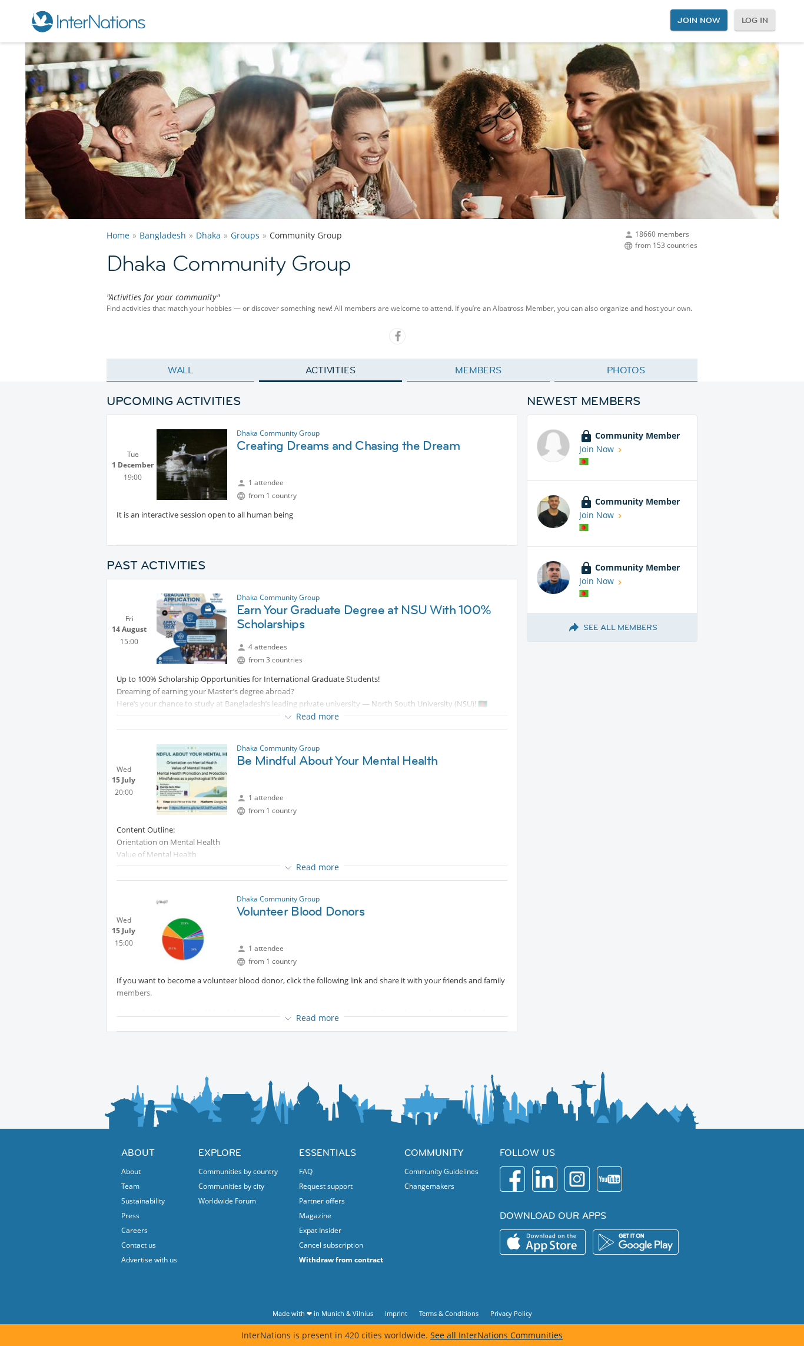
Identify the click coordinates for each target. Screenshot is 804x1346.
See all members (620, 627)
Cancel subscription (331, 1245)
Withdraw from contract (341, 1260)
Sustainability (143, 1201)
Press (130, 1216)
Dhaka (208, 235)
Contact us (138, 1245)
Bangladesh (162, 235)
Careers (134, 1230)
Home (118, 235)
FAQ (306, 1171)
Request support (326, 1186)
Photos (626, 370)
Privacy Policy (511, 1313)
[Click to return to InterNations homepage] (87, 21)
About (131, 1171)
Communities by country (238, 1171)
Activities (330, 370)
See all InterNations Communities (496, 1335)
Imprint (396, 1313)
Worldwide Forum (227, 1201)
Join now (698, 20)
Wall (181, 370)
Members (478, 370)
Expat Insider (320, 1230)
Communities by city (231, 1186)
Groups (245, 235)
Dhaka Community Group (278, 433)
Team (130, 1186)
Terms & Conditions (449, 1313)
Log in (755, 20)
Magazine (315, 1216)
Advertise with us (149, 1260)
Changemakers (429, 1186)
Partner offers (322, 1201)
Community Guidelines (441, 1171)
